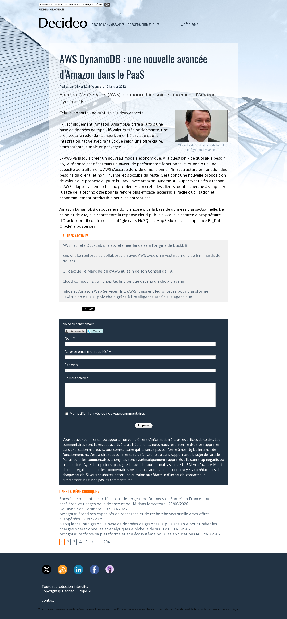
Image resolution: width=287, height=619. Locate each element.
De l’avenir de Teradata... (81, 508)
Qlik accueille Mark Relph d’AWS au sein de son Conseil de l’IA (117, 271)
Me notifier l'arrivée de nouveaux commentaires (107, 413)
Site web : (72, 364)
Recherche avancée (51, 9)
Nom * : (70, 338)
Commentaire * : (77, 378)
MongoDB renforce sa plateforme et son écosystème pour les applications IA (129, 533)
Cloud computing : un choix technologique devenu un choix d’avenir (123, 281)
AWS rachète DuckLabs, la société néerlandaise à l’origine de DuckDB (125, 245)
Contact (48, 600)
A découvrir (190, 24)
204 (106, 541)
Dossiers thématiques (143, 24)
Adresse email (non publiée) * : (88, 351)
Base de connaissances (108, 24)
